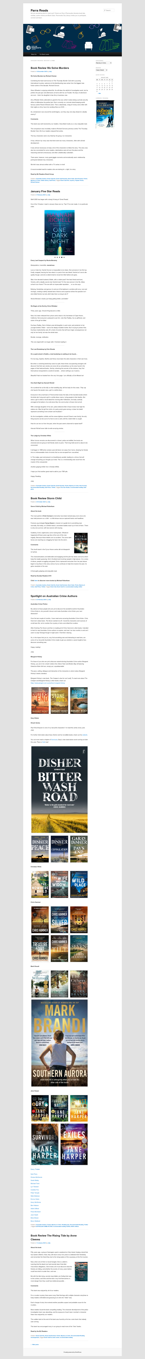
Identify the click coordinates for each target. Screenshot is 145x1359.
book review (55, 1337)
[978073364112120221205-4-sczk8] (59, 984)
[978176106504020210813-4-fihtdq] (79, 920)
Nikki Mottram (35, 1196)
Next (72, 232)
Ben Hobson (35, 1205)
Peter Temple (35, 1193)
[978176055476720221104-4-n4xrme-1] (59, 1108)
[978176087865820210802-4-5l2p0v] (59, 920)
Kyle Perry (34, 1174)
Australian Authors (41, 178)
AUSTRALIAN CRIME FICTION (44, 1226)
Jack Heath (34, 1215)
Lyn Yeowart (35, 1187)
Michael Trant (35, 1183)
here (36, 580)
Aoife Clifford (35, 1208)
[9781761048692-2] (59, 700)
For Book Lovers (44, 54)
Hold (43, 742)
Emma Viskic (35, 1199)
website (84, 735)
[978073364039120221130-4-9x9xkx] (40, 984)
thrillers (76, 1226)
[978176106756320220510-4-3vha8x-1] (40, 949)
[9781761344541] (79, 700)
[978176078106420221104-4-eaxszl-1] (79, 1108)
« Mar (99, 93)
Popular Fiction (79, 180)
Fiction (85, 178)
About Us (33, 54)
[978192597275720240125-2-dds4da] (59, 884)
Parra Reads (39, 10)
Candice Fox (35, 1190)
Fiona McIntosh (36, 1212)
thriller (80, 587)
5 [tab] (64, 257)
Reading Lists (65, 1224)
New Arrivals (83, 485)
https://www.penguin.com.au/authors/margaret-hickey (48, 683)
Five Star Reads (65, 487)
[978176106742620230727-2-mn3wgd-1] (79, 949)
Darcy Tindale (35, 1169)
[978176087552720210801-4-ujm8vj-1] (40, 920)
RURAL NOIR (70, 1226)
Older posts (35, 1344)
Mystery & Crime (35, 180)
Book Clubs (71, 178)
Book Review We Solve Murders (50, 68)
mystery (72, 180)
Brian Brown (35, 1218)
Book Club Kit (61, 587)
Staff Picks (52, 180)
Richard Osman (35, 182)
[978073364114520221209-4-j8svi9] (79, 984)
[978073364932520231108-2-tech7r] (59, 1043)
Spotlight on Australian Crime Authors (54, 596)
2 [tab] (57, 257)
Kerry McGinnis (36, 1202)
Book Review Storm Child (46, 498)
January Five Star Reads (45, 191)
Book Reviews (79, 178)
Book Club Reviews (61, 178)
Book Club (53, 587)
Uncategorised (35, 1337)
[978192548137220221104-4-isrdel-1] (40, 1108)
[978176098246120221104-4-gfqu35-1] (45, 1144)
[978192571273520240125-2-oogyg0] (40, 884)
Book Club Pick (65, 180)
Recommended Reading (37, 487)
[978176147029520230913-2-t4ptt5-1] (59, 949)
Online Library (45, 180)
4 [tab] (61, 257)
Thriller (53, 487)
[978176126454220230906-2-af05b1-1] (74, 1144)
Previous (46, 232)
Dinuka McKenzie (36, 1177)
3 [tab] (59, 257)
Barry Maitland (35, 1221)
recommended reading (76, 487)
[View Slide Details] (59, 232)
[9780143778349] (40, 700)
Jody (50, 71)
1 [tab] (55, 257)
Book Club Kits (51, 178)
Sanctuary (54, 739)
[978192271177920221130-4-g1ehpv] (79, 884)
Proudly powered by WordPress (72, 1352)
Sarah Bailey (35, 1180)
